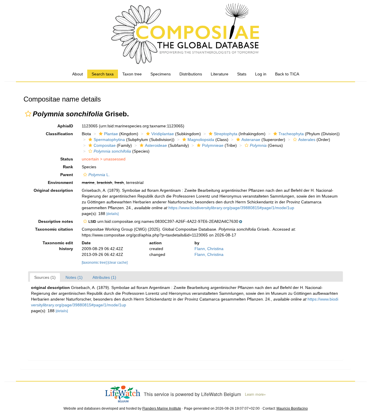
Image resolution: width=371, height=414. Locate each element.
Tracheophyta (291, 133)
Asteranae (250, 139)
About (77, 74)
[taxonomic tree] (95, 263)
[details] (112, 214)
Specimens (160, 74)
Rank (68, 166)
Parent (66, 174)
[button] (28, 113)
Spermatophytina (109, 139)
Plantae (111, 133)
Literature (219, 74)
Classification (59, 133)
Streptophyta (225, 133)
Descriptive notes (55, 221)
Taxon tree (132, 74)
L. (99, 174)
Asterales (306, 139)
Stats (241, 74)
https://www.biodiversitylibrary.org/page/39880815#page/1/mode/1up (231, 207)
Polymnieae (212, 145)
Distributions (190, 74)
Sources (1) (45, 277)
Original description (53, 190)
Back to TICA (287, 74)
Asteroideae (156, 145)
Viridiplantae (162, 133)
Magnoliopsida (201, 139)
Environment (60, 182)
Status (66, 159)
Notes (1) (74, 277)
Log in (260, 74)
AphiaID (65, 126)
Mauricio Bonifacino (292, 408)
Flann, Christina (208, 248)
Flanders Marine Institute (161, 408)
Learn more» (255, 394)
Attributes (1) (104, 277)
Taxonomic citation (54, 229)
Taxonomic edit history (58, 246)
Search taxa (103, 74)
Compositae (105, 145)
